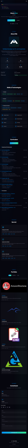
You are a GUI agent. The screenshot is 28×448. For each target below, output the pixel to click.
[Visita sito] (14, 361)
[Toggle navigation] (26, 1)
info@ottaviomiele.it (4, 396)
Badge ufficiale (8, 202)
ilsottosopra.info (9, 188)
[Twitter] (15, 25)
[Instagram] (17, 25)
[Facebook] (9, 409)
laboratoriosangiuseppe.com (10, 182)
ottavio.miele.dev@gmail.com (5, 397)
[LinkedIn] (13, 25)
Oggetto (3, 421)
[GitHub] (11, 25)
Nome (2, 412)
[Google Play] (13, 288)
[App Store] (15, 288)
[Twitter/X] (5, 409)
